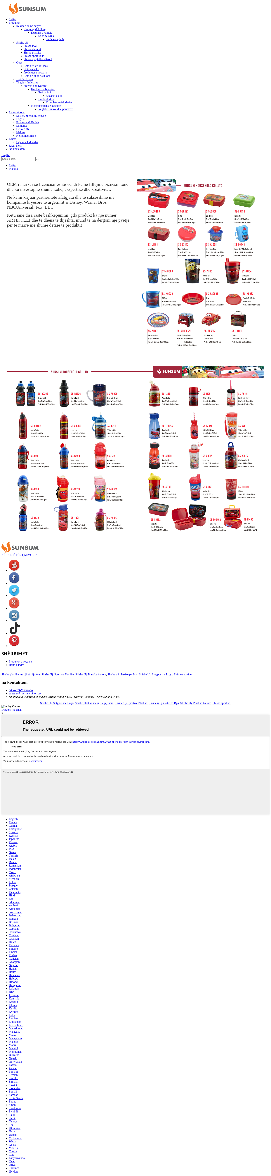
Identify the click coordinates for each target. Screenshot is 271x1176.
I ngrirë (20, 119)
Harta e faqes (16, 664)
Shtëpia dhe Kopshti (35, 85)
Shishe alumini (32, 49)
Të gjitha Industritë (27, 82)
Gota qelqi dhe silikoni (37, 75)
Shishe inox (30, 45)
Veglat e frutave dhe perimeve (55, 109)
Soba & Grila (46, 35)
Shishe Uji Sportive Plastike (57, 674)
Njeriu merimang (26, 135)
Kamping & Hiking (35, 29)
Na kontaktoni (17, 148)
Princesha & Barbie (27, 122)
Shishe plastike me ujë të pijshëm (20, 674)
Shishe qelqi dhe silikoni (38, 59)
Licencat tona (17, 112)
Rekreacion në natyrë (28, 26)
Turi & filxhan (24, 79)
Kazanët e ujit (54, 95)
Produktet (14, 22)
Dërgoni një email (11, 709)
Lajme (12, 139)
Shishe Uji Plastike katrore (90, 674)
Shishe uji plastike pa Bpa (122, 674)
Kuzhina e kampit (41, 32)
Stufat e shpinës (55, 39)
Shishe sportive (183, 674)
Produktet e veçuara (35, 72)
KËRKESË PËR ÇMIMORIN (19, 555)
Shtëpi (12, 19)
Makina (20, 132)
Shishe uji (22, 42)
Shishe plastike (32, 52)
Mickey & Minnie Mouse (31, 115)
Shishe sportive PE (35, 55)
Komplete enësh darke (59, 102)
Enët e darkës (46, 99)
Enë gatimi (44, 92)
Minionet (21, 125)
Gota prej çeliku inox (36, 65)
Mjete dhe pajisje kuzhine (46, 105)
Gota (19, 62)
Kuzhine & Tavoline (43, 89)
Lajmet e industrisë (27, 142)
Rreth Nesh (15, 145)
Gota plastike (31, 69)
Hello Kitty (22, 129)
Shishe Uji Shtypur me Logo (155, 674)
